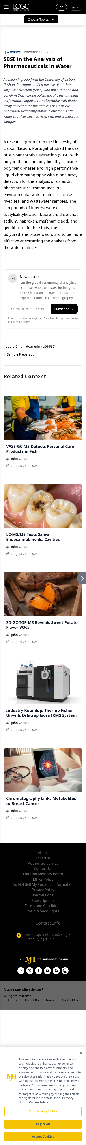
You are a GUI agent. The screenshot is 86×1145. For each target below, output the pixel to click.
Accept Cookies (43, 1137)
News (50, 1000)
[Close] (81, 1053)
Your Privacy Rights (43, 911)
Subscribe (61, 309)
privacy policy (21, 322)
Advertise (43, 858)
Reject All (43, 1124)
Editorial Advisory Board (43, 873)
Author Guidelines (43, 863)
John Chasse (20, 458)
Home (12, 1000)
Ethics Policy (43, 879)
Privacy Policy (43, 889)
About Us (31, 1000)
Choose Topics (38, 19)
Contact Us (43, 868)
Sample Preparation (21, 354)
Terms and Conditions (43, 905)
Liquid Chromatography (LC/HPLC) (30, 346)
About (43, 852)
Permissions (43, 895)
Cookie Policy (38, 1102)
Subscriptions (43, 900)
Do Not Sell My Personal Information (43, 884)
